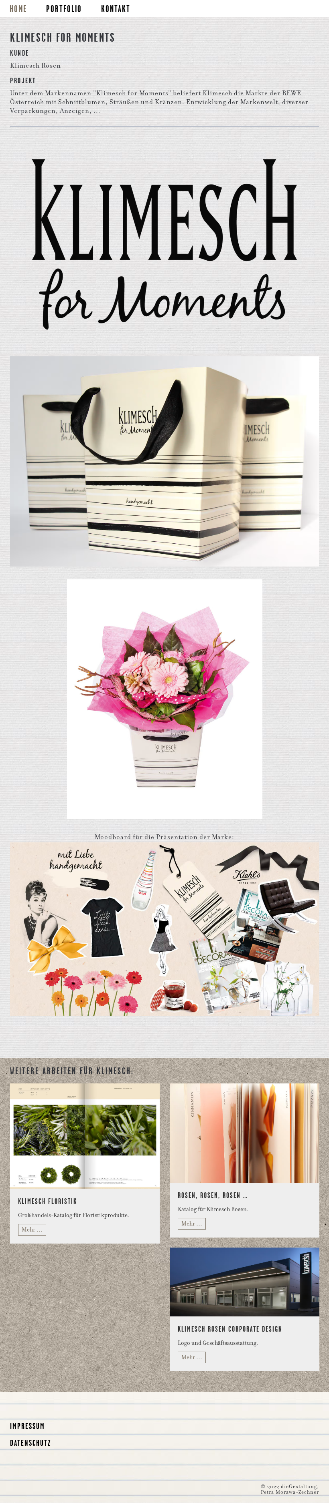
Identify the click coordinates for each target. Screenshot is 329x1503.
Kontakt (115, 8)
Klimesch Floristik (47, 1201)
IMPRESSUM (27, 1426)
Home (18, 8)
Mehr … (32, 1230)
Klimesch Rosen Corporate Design (230, 1328)
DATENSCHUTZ (30, 1443)
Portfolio (64, 8)
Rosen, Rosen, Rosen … (213, 1195)
